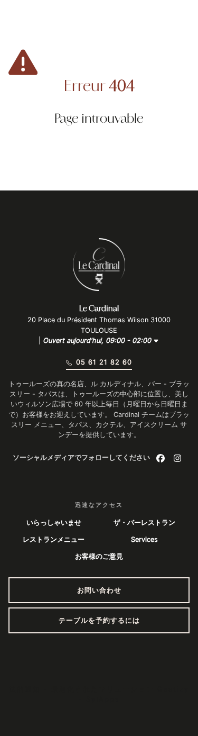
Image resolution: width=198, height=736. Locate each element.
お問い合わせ (99, 590)
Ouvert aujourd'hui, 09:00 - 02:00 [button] (98, 340)
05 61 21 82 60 (104, 362)
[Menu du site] (22, 24)
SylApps (103, 699)
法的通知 (25, 689)
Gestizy (173, 689)
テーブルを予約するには (99, 620)
